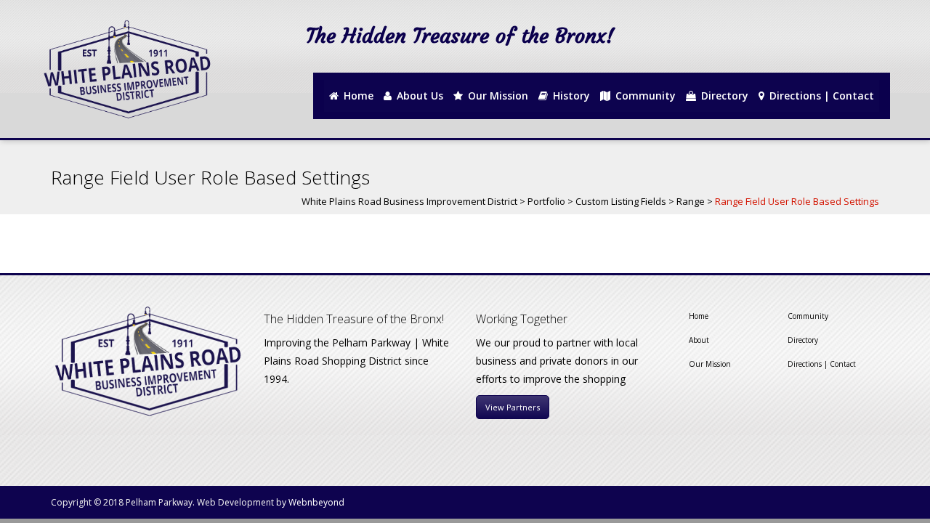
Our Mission (710, 364)
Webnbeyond (316, 502)
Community (808, 316)
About (699, 340)
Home (698, 316)
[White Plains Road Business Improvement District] (125, 69)
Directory (803, 340)
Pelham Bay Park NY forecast (827, 59)
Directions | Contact (822, 364)
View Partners (512, 407)
